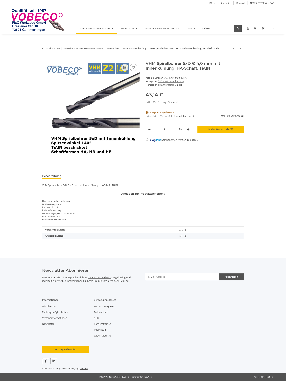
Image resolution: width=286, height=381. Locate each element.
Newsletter (48, 323)
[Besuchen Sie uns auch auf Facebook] (45, 361)
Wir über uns (49, 306)
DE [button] (210, 3)
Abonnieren (231, 276)
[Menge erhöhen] (188, 129)
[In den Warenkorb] (45, 59)
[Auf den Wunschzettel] (133, 67)
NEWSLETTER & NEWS (262, 3)
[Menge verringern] (149, 129)
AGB (96, 317)
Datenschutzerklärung (100, 277)
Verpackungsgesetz (104, 306)
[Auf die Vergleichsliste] (124, 67)
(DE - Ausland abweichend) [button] (181, 116)
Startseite (225, 3)
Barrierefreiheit (102, 323)
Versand (173, 102)
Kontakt (240, 3)
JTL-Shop (269, 376)
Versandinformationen (54, 317)
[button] (248, 28)
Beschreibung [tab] (51, 176)
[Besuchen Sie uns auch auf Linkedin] (53, 361)
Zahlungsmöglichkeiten (55, 312)
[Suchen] (238, 28)
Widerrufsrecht (102, 335)
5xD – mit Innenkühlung (171, 81)
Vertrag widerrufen (65, 349)
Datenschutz (101, 312)
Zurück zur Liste (52, 48)
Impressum (100, 329)
